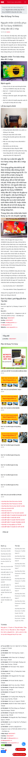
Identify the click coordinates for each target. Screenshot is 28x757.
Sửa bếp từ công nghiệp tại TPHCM (11, 533)
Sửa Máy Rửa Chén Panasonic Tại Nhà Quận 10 (20, 560)
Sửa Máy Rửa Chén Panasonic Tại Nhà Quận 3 (20, 604)
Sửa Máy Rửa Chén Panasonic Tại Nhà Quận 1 (20, 612)
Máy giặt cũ (4, 636)
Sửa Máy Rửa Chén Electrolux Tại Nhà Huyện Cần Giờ (20, 619)
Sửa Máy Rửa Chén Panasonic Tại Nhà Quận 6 (20, 582)
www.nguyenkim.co (11, 327)
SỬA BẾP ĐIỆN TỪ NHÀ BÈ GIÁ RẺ (11, 526)
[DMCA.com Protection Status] (6, 753)
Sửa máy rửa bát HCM (8, 517)
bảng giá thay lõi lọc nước (14, 643)
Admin (8, 32)
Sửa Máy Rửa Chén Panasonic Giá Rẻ (12, 512)
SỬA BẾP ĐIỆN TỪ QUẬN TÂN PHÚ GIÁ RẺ (13, 528)
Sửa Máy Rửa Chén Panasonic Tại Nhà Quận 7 (20, 574)
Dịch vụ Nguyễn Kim (9, 640)
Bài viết (10, 7)
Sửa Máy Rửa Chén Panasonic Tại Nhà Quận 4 (20, 597)
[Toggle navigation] (25, 2)
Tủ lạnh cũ (11, 636)
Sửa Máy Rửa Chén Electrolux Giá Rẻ (12, 510)
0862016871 (11, 318)
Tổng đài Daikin (18, 636)
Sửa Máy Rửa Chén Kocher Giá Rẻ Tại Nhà (13, 514)
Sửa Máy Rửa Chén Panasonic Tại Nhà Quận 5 (20, 589)
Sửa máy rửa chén (7, 519)
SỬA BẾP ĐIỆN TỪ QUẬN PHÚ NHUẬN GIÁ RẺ (14, 524)
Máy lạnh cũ (13, 638)
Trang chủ (4, 7)
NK (2, 2)
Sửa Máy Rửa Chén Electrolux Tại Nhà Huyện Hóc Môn (20, 627)
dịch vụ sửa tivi (20, 640)
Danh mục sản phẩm (14, 2)
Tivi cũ (7, 638)
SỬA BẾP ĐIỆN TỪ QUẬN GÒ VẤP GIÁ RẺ (13, 535)
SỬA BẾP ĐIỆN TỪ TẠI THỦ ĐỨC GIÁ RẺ (13, 521)
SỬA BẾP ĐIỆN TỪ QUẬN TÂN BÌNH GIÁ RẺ (13, 531)
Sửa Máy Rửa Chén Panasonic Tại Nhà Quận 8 (20, 567)
